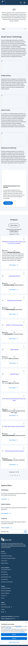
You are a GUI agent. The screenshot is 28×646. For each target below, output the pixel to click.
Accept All (14, 638)
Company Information (5, 588)
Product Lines (4, 560)
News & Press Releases (6, 590)
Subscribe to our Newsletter (7, 581)
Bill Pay (2, 611)
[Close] (26, 622)
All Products (3, 553)
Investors (3, 595)
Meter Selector (4, 572)
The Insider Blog (4, 574)
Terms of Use (18, 626)
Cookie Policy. (22, 631)
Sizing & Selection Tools (6, 577)
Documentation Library (6, 569)
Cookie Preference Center (14, 642)
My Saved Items (4, 579)
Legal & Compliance (5, 593)
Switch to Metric (14, 231)
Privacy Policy (8, 627)
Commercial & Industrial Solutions (8, 558)
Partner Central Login (5, 606)
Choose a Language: (5, 618)
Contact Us (3, 604)
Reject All (14, 634)
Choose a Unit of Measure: (7, 616)
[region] (14, 633)
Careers (2, 598)
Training (2, 609)
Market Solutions (4, 563)
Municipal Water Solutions (6, 555)
